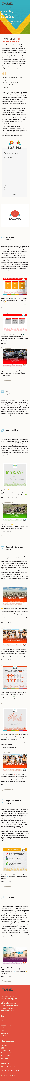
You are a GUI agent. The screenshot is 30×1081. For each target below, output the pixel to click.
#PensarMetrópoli (6, 308)
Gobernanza (4, 1058)
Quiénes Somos (5, 1023)
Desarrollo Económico (7, 1053)
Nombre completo (8, 157)
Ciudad (5, 178)
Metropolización (6, 1025)
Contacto (4, 1036)
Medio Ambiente (6, 1050)
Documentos (4, 1033)
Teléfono (6, 171)
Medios (3, 1028)
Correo (6, 164)
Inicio (2, 1020)
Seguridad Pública (6, 1055)
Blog (2, 1031)
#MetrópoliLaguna (16, 498)
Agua (2, 1048)
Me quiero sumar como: (9, 185)
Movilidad (4, 1045)
